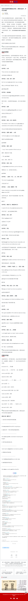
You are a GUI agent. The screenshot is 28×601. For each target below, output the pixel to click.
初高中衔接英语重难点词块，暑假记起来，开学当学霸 (14, 9)
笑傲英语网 (14, 594)
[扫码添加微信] (26, 592)
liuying (6, 13)
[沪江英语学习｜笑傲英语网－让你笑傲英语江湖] (14, 1)
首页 (3, 5)
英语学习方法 (7, 5)
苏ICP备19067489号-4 (20, 594)
